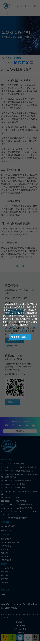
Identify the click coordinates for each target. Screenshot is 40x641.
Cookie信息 (20, 330)
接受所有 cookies (20, 336)
